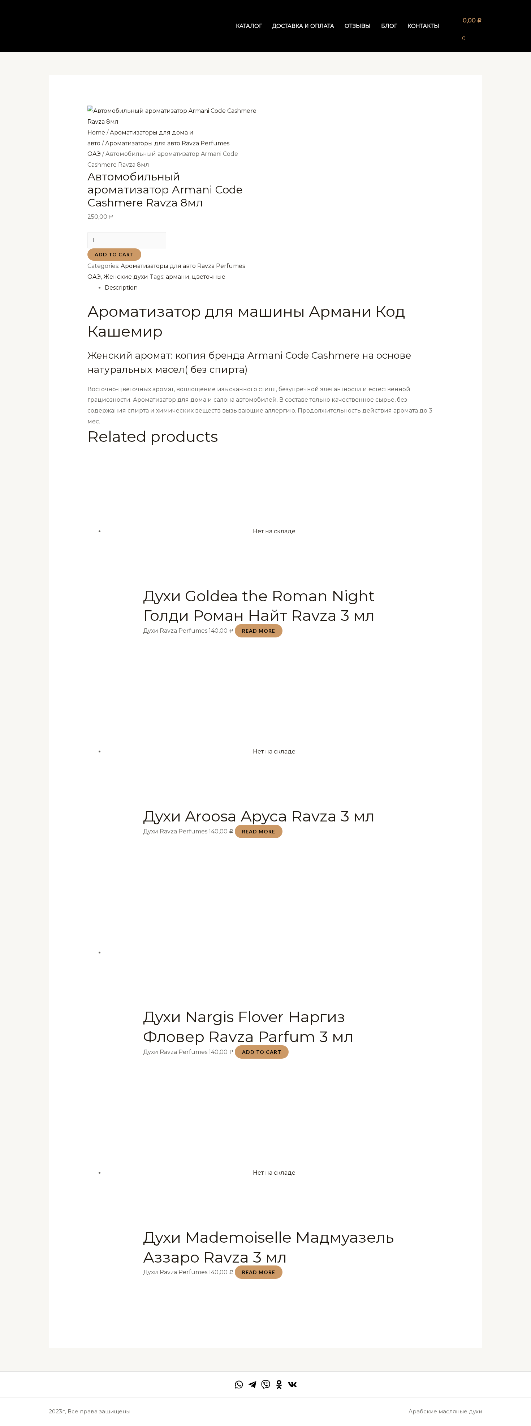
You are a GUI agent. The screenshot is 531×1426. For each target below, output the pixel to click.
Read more (258, 631)
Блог (389, 26)
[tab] (274, 287)
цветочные (208, 276)
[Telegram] (252, 1384)
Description (121, 287)
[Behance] (279, 1384)
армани (177, 276)
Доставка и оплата (303, 26)
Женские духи (125, 276)
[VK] (292, 1384)
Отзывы (358, 26)
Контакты (423, 26)
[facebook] (238, 1384)
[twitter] (265, 1384)
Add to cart (114, 254)
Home (96, 132)
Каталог (249, 26)
